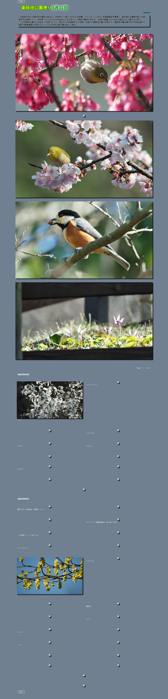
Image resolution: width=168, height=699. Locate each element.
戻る (21, 1)
